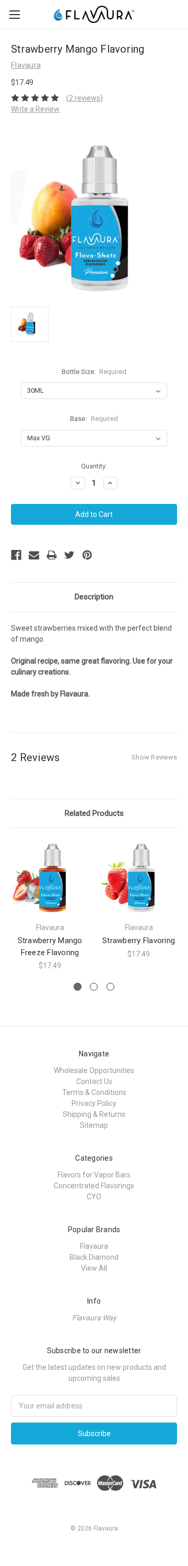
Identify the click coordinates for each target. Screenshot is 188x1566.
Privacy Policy (94, 1103)
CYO (94, 1196)
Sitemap (94, 1125)
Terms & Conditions (94, 1092)
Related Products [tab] (94, 813)
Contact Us (94, 1081)
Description (94, 596)
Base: (94, 419)
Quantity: (94, 466)
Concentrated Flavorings (94, 1186)
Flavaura (94, 1246)
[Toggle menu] (14, 14)
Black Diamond (94, 1257)
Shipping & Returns (94, 1114)
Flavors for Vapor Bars (94, 1175)
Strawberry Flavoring (138, 940)
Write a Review (35, 109)
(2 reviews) (84, 98)
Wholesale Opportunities (94, 1070)
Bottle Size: (94, 372)
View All (94, 1268)
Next (177, 905)
